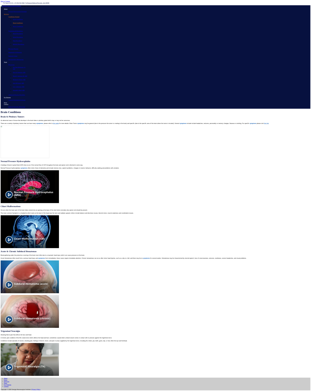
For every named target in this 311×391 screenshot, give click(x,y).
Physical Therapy (13, 49)
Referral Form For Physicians (16, 107)
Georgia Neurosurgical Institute (17, 11)
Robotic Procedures (18, 44)
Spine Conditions (18, 19)
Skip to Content (5, 1)
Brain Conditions (18, 23)
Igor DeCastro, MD (18, 83)
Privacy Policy (36, 389)
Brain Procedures (18, 33)
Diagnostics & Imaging (15, 52)
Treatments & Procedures (15, 31)
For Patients (7, 97)
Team (5, 62)
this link (266, 123)
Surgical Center (12, 56)
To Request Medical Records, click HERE (37, 3)
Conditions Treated (13, 17)
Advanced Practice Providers (16, 95)
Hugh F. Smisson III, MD (20, 76)
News (5, 102)
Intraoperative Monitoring (15, 59)
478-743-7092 (20, 3)
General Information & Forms (16, 100)
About (5, 9)
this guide (56, 123)
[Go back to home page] (11, 6)
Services (6, 14)
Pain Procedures (17, 41)
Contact (6, 104)
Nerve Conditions (18, 26)
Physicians (11, 65)
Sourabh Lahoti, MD (19, 90)
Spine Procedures (18, 37)
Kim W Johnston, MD (19, 72)
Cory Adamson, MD (18, 87)
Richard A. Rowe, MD (19, 79)
